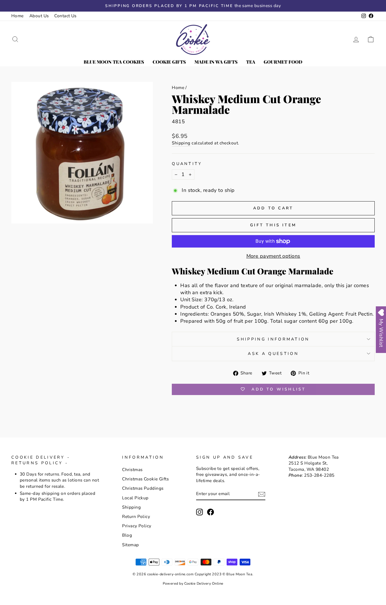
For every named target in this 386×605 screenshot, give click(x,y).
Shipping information (273, 339)
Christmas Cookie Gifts (145, 479)
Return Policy (136, 516)
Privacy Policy (136, 526)
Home (17, 16)
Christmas (132, 469)
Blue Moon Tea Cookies (114, 62)
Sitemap (130, 545)
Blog (127, 535)
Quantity (187, 163)
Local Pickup (135, 498)
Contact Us (65, 16)
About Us (39, 16)
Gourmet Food (283, 62)
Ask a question (273, 353)
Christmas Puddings (142, 488)
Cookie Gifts (169, 62)
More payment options (273, 256)
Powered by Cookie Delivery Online (193, 583)
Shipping (181, 143)
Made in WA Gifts (216, 62)
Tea (250, 62)
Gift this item (273, 225)
